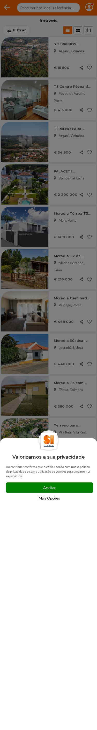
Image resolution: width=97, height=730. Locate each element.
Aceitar (49, 487)
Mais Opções (49, 498)
